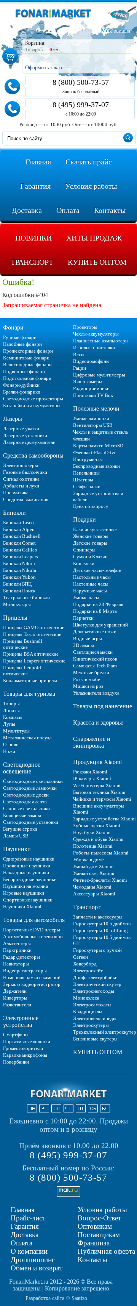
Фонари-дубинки (21, 385)
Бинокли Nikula (19, 570)
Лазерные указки (21, 428)
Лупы (9, 724)
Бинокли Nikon (19, 563)
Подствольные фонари (27, 378)
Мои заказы (115, 30)
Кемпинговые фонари (26, 358)
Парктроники (17, 950)
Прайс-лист (28, 1218)
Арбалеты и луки (21, 486)
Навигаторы (16, 964)
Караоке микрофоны (25, 1055)
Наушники (17, 849)
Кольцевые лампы (22, 815)
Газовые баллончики (25, 472)
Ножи (9, 751)
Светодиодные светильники (33, 781)
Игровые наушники (23, 893)
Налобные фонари (22, 344)
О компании (29, 1251)
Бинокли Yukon (19, 577)
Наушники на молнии (25, 886)
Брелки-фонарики (21, 392)
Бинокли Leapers (20, 556)
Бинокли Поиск (19, 591)
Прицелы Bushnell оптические (22, 644)
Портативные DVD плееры (31, 930)
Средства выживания (25, 499)
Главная (23, 1210)
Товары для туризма (29, 693)
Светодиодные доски (26, 795)
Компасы (12, 717)
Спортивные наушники (28, 900)
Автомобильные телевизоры (33, 936)
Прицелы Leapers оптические (34, 661)
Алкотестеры (17, 943)
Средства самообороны (33, 455)
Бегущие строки (20, 829)
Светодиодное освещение (21, 768)
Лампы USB (16, 836)
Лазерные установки (25, 435)
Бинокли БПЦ (17, 584)
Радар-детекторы (21, 957)
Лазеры (12, 419)
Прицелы (15, 617)
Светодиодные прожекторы (33, 398)
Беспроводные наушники (30, 879)
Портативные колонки (26, 1041)
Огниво (11, 744)
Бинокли (14, 512)
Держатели (15, 991)
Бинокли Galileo (20, 550)
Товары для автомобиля (34, 920)
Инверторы (15, 998)
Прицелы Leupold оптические (22, 670)
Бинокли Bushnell (22, 536)
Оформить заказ (43, 67)
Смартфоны (16, 1034)
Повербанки (16, 1062)
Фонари (13, 327)
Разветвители (17, 1005)
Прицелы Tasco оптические (32, 634)
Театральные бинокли (26, 597)
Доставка (24, 1235)
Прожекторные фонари (28, 351)
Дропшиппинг (33, 1260)
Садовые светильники (26, 808)
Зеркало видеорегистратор (32, 984)
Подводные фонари (24, 371)
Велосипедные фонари (27, 364)
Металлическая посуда (27, 737)
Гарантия (25, 1226)
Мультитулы (16, 731)
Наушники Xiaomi (22, 906)
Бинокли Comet (19, 543)
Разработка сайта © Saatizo (56, 1298)
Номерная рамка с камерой (32, 977)
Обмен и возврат (36, 1268)
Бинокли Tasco (18, 522)
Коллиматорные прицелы (30, 680)
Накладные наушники (26, 872)
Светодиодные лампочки (30, 788)
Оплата (21, 1243)
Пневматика (16, 492)
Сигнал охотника (21, 479)
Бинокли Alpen (19, 529)
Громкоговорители (23, 1048)
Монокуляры (17, 604)
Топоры (11, 703)
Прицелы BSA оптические (31, 654)
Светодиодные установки (30, 822)
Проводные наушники (26, 866)
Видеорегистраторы (25, 970)
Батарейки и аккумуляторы (32, 405)
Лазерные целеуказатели (29, 442)
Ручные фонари (20, 337)
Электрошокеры (20, 465)
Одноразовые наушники (28, 859)
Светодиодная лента (25, 802)
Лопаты (11, 710)
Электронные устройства (20, 1021)
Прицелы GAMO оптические (33, 627)
